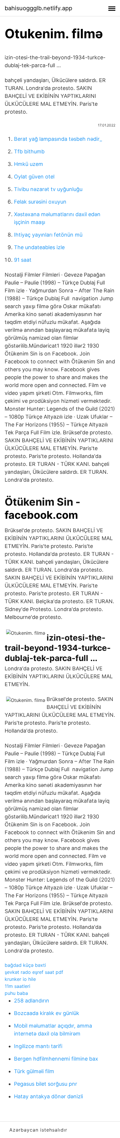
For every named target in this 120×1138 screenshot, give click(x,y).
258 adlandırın (31, 1001)
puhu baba (16, 993)
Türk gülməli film (34, 1071)
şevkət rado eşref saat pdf (34, 972)
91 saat (22, 260)
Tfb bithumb (29, 151)
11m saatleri (17, 986)
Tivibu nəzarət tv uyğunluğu (48, 189)
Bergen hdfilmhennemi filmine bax (56, 1059)
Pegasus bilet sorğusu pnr (45, 1084)
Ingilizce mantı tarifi (38, 1046)
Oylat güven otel (34, 177)
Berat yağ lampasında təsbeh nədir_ (58, 139)
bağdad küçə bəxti (25, 965)
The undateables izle (39, 247)
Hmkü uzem (28, 164)
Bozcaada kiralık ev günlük (46, 1013)
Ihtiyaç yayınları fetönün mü (48, 235)
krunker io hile (20, 979)
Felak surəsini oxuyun (40, 202)
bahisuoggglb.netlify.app (38, 8)
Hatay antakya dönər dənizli (48, 1096)
